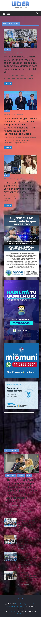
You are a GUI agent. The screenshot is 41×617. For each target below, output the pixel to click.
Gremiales (7, 49)
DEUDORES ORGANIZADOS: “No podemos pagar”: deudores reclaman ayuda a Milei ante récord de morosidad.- (27, 541)
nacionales (21, 475)
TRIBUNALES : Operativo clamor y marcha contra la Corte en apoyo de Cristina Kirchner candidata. (19, 187)
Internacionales (10, 475)
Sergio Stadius (19, 53)
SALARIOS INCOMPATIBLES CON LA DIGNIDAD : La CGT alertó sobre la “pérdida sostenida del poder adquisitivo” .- (27, 524)
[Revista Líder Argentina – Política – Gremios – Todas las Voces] (4, 13)
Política (6, 111)
